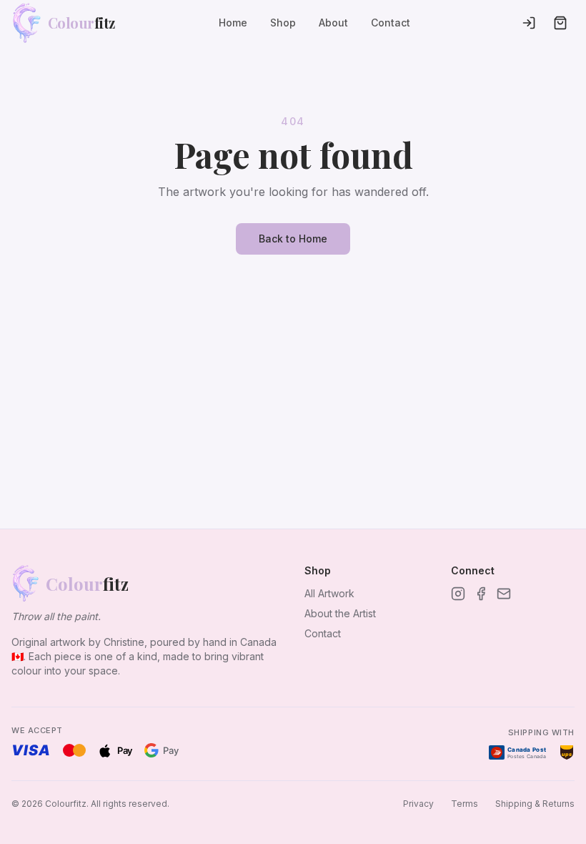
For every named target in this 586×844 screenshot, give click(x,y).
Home (233, 22)
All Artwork (329, 593)
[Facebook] (481, 594)
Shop (283, 22)
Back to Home (293, 238)
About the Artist (340, 613)
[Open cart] (560, 23)
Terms (464, 803)
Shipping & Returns (535, 803)
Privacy (418, 803)
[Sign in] (529, 23)
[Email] (504, 594)
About (333, 22)
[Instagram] (458, 594)
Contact (390, 22)
